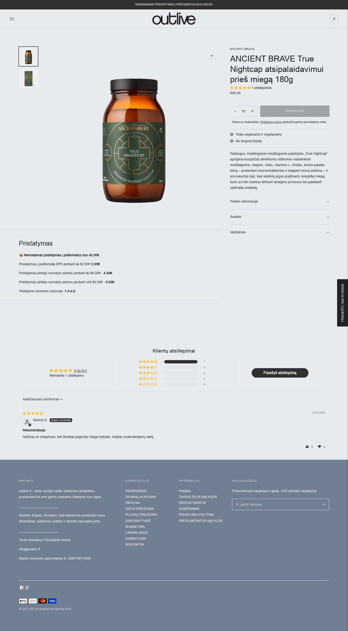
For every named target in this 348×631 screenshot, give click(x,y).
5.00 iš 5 (80, 371)
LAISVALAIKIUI (136, 532)
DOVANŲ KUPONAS (140, 497)
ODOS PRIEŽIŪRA (139, 509)
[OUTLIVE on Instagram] (27, 588)
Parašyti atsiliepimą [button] (279, 373)
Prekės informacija (244, 201)
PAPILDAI (132, 503)
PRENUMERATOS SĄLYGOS (201, 521)
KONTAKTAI (134, 544)
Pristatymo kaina (270, 122)
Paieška (185, 491)
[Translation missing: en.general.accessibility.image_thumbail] (28, 56)
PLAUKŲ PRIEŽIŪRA (141, 514)
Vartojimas (238, 232)
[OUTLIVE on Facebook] (21, 588)
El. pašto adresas (248, 498)
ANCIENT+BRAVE (242, 49)
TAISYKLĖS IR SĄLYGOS (198, 497)
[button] (148, 361)
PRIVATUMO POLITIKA (196, 514)
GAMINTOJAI (135, 538)
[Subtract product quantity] (252, 111)
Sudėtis (235, 217)
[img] (33, 413)
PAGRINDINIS (136, 491)
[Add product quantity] (235, 111)
